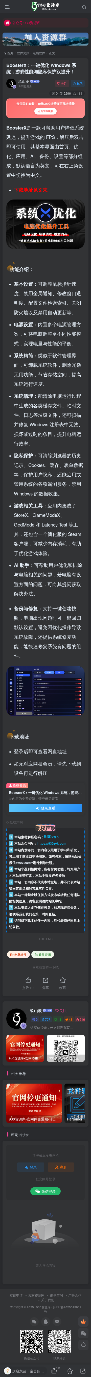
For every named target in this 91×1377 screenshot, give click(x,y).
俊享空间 (56, 1295)
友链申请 (16, 1295)
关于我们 (47, 1299)
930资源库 (43, 1307)
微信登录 (48, 1191)
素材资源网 (36, 1295)
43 (70, 1019)
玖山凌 (23, 81)
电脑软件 (39, 53)
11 (59, 1019)
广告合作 (74, 1295)
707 (47, 1019)
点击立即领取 (45, 111)
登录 (33, 1167)
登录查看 (47, 808)
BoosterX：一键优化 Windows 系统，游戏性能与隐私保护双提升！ (41, 68)
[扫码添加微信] (83, 1333)
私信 (80, 83)
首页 (9, 53)
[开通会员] (83, 1321)
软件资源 (23, 53)
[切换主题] (83, 1345)
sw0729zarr (24, 862)
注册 (63, 1167)
